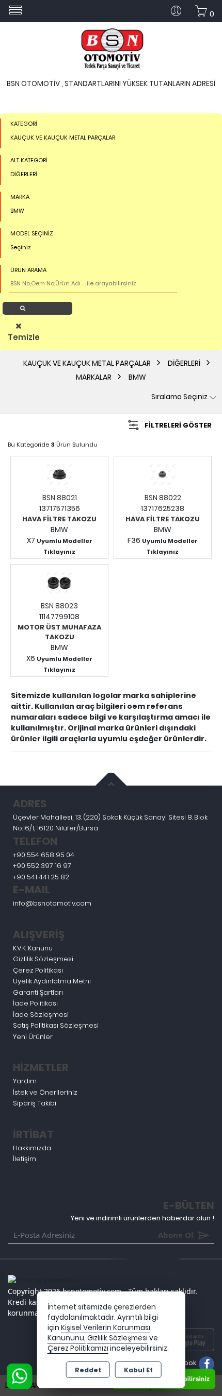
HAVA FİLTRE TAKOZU (59, 519)
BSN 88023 (59, 606)
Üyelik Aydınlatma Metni (52, 981)
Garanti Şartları (38, 992)
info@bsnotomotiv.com (52, 903)
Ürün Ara (40, 308)
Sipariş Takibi (34, 1103)
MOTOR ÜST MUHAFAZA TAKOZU (59, 632)
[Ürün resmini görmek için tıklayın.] (59, 474)
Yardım (25, 1081)
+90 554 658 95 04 (43, 855)
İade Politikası (35, 1003)
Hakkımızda (32, 1148)
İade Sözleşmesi (41, 1014)
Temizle (21, 337)
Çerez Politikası (38, 970)
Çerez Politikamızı (77, 1348)
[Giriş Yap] (180, 11)
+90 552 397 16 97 (42, 866)
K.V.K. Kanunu (33, 948)
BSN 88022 (163, 497)
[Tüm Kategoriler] (15, 11)
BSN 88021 (59, 497)
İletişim (24, 1159)
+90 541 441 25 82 (41, 877)
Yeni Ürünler (33, 1037)
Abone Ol (160, 1235)
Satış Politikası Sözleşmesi (56, 1025)
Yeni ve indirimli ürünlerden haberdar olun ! (142, 1218)
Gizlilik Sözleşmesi (43, 959)
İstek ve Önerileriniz (45, 1092)
